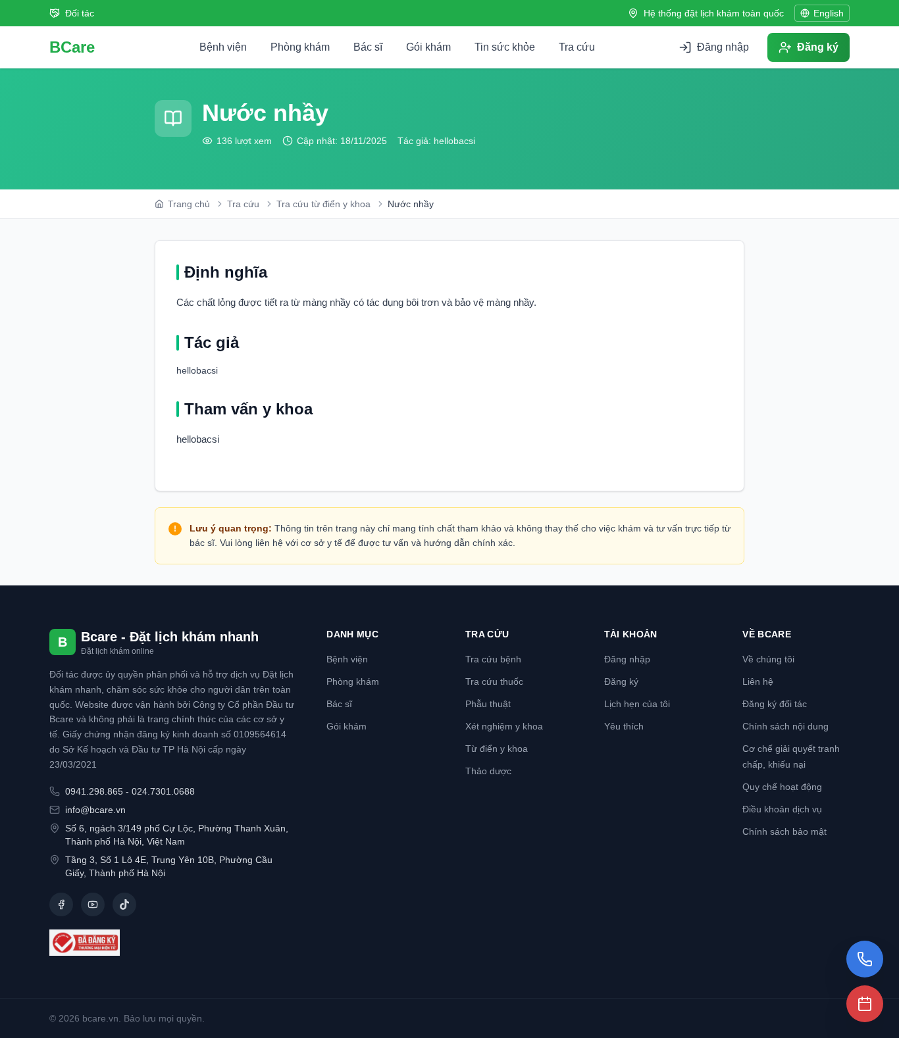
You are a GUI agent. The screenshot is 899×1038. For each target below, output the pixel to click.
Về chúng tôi (768, 659)
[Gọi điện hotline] (864, 959)
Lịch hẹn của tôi (637, 704)
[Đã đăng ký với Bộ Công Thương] (172, 942)
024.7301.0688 (163, 791)
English (828, 13)
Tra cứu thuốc (494, 681)
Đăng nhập (627, 659)
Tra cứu (577, 47)
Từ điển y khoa (496, 748)
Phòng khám (300, 47)
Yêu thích (624, 726)
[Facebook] (61, 904)
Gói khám (428, 47)
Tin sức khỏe (505, 47)
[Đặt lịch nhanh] (864, 1003)
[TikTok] (124, 904)
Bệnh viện (223, 47)
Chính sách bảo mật (784, 831)
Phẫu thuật (488, 704)
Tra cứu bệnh (493, 659)
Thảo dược (488, 771)
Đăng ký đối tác (774, 704)
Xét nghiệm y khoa (504, 726)
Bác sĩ (367, 47)
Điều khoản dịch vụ (782, 809)
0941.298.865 (94, 791)
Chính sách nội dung (785, 726)
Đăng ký (621, 681)
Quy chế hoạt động (782, 786)
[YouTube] (93, 904)
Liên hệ (757, 681)
